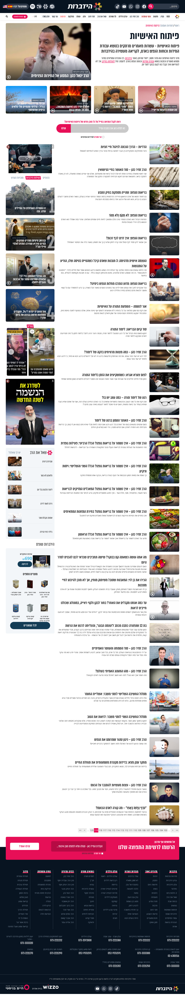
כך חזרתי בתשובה (131, 909)
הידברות (128, 58)
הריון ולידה (46, 905)
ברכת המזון (23, 893)
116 (109, 830)
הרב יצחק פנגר (67, 888)
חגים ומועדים (152, 918)
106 (152, 830)
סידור (25, 871)
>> (80, 830)
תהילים (25, 905)
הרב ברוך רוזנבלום (66, 905)
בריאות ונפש (89, 905)
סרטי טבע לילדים (110, 909)
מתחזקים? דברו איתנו (17, 6)
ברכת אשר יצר (22, 922)
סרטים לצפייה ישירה (109, 888)
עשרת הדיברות (88, 888)
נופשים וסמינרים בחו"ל (111, 962)
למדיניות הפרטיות (87, 137)
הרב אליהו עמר (68, 922)
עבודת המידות (148, 61)
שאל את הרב (101, 16)
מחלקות (71, 16)
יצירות (114, 913)
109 (139, 830)
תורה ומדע (153, 901)
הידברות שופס (171, 913)
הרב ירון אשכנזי (68, 901)
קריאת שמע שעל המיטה (18, 926)
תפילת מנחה (22, 880)
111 (131, 830)
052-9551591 (114, 953)
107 (148, 830)
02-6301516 (173, 956)
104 (161, 830)
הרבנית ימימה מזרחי (43, 893)
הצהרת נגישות (171, 922)
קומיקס (114, 901)
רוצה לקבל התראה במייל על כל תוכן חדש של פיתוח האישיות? (92, 122)
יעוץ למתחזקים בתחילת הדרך (50, 936)
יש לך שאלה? (14, 452)
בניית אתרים (37, 988)
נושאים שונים (87, 871)
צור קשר (55, 16)
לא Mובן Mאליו (132, 880)
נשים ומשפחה (44, 871)
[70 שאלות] (39, 6)
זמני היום (91, 16)
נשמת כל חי (23, 918)
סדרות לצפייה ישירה (109, 893)
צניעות (48, 897)
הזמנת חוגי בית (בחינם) (52, 949)
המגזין (155, 880)
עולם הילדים (123, 16)
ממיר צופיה (174, 962)
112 (126, 830)
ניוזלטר (174, 888)
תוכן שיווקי (153, 922)
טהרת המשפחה (44, 884)
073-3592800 (84, 940)
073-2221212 (144, 940)
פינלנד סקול (89, 893)
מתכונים (47, 880)
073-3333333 (173, 966)
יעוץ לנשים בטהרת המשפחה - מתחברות (166, 950)
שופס (78, 16)
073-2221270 (27, 953)
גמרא (92, 884)
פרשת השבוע (151, 913)
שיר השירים (23, 913)
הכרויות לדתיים (88, 913)
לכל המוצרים (30, 625)
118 (100, 830)
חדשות (155, 16)
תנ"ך (92, 880)
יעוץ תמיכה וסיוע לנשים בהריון (109, 949)
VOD (168, 16)
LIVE (35, 16)
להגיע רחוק (133, 905)
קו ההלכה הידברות (142, 949)
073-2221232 (56, 940)
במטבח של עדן (132, 884)
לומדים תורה (89, 876)
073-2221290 (56, 953)
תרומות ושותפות (170, 909)
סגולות (91, 897)
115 (113, 830)
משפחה (154, 897)
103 (165, 830)
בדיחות (114, 884)
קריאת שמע (23, 901)
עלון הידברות (172, 884)
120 (92, 830)
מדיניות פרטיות (171, 876)
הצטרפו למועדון (18, 16)
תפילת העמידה (22, 888)
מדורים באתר (151, 871)
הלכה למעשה (132, 888)
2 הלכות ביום (171, 893)
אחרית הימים (89, 909)
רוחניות (154, 893)
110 (135, 830)
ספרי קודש (90, 918)
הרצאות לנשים (45, 909)
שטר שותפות (146, 16)
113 (122, 830)
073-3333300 (143, 953)
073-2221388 (114, 940)
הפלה (48, 901)
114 (118, 830)
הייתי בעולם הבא (131, 918)
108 (144, 830)
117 (105, 830)
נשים (155, 888)
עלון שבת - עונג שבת (112, 936)
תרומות (63, 16)
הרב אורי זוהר (68, 909)
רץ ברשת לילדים (110, 880)
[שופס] (45, 6)
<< (177, 830)
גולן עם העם (133, 897)
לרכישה (25, 564)
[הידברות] (84, 6)
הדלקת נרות (46, 888)
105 (157, 830)
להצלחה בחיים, (108, 61)
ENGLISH (46, 16)
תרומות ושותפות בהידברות (139, 936)
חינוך (92, 901)
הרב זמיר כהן (134, 16)
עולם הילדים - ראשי (109, 876)
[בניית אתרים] (50, 988)
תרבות (154, 905)
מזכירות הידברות (172, 936)
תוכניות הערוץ (131, 871)
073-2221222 (173, 940)
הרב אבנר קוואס (67, 918)
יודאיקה (91, 922)
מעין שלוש (24, 897)
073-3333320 (26, 943)
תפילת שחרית (22, 876)
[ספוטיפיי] (32, 6)
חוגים (115, 918)
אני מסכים (91, 137)
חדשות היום (152, 884)
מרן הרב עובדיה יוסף (66, 880)
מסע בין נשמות (132, 901)
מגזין (162, 16)
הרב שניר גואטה (67, 897)
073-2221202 (115, 966)
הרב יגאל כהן (68, 893)
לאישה (48, 876)
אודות (175, 926)
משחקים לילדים (111, 897)
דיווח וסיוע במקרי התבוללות (80, 949)
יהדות (155, 876)
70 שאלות (112, 16)
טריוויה (114, 905)
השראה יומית (133, 913)
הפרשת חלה (45, 913)
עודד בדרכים (133, 876)
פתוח (136, 893)
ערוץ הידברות (171, 880)
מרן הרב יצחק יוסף (66, 884)
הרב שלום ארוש (67, 913)
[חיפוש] (151, 6)
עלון (84, 16)
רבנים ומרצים (68, 871)
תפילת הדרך (23, 909)
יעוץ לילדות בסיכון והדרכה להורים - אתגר (20, 938)
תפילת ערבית (22, 884)
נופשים (174, 905)
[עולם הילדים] (52, 6)
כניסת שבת (172, 901)
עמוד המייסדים (171, 918)
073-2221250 (144, 966)
